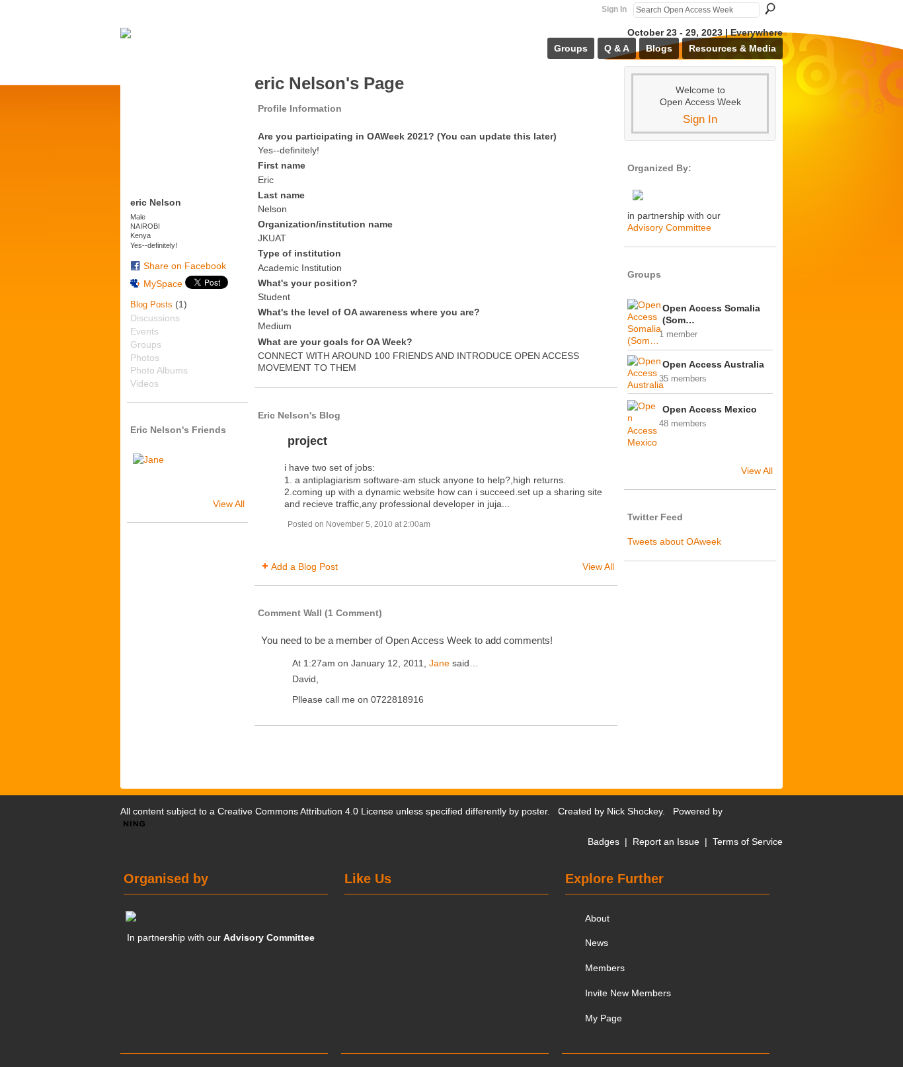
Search (770, 9)
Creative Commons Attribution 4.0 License (305, 811)
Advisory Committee (669, 227)
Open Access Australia (713, 364)
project (307, 441)
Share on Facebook (184, 265)
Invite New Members (628, 993)
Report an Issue (666, 841)
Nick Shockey (634, 811)
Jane (439, 663)
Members (605, 968)
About (597, 918)
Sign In (614, 9)
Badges (603, 841)
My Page (603, 1018)
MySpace (162, 283)
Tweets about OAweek (674, 541)
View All (229, 503)
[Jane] (149, 469)
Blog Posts (151, 304)
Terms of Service (748, 841)
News (596, 942)
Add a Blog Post (304, 566)
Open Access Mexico (709, 409)
